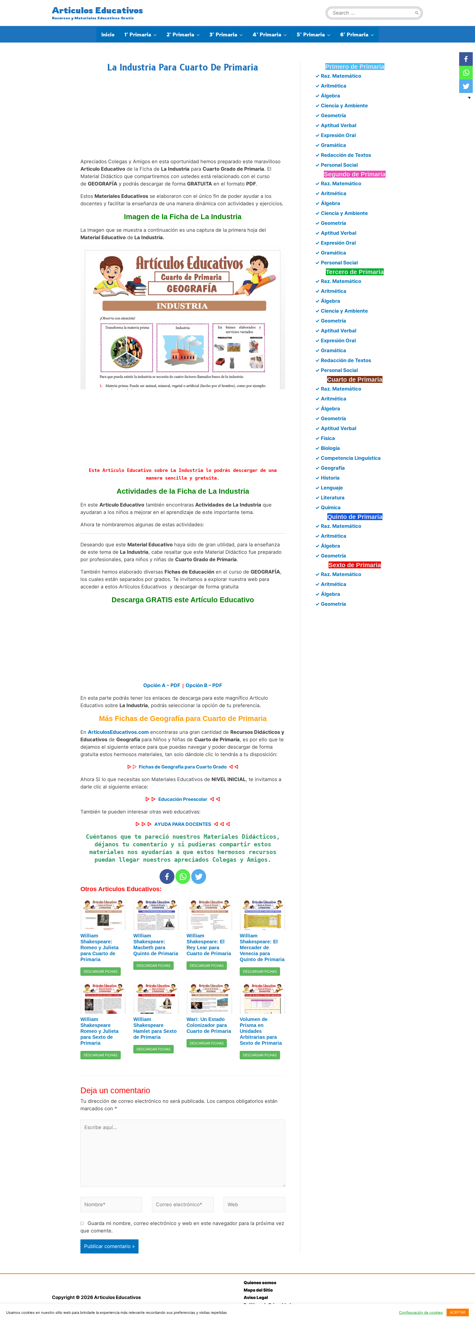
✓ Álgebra (327, 96)
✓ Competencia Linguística (348, 458)
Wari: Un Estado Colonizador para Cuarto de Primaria (209, 1025)
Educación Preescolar (182, 799)
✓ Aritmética (330, 86)
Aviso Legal (256, 1297)
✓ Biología (327, 448)
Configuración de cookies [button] (421, 1312)
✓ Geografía (330, 468)
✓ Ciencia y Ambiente (341, 106)
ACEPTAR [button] (457, 1312)
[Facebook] (167, 876)
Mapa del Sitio (258, 1290)
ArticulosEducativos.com (118, 732)
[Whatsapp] (182, 876)
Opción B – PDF (204, 685)
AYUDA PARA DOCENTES (182, 824)
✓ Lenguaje (329, 488)
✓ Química (328, 507)
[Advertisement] (183, 120)
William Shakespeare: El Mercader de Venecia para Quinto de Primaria (262, 947)
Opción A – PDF (162, 685)
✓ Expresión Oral (335, 135)
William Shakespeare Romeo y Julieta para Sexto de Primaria (99, 1031)
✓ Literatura (330, 498)
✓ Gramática (330, 145)
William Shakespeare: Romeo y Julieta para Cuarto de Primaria (99, 947)
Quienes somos (260, 1282)
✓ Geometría (330, 115)
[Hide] (469, 98)
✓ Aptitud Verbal (335, 125)
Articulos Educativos (97, 10)
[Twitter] (198, 876)
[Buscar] (417, 13)
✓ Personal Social (336, 165)
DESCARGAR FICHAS (101, 971)
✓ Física (325, 438)
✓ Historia (327, 478)
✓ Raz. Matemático (338, 76)
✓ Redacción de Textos (343, 155)
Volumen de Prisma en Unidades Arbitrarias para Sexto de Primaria (261, 1031)
